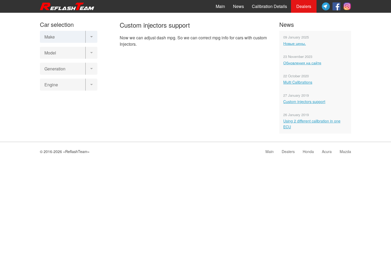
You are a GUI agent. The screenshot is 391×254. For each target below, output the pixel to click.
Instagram (347, 6)
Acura (327, 151)
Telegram (326, 6)
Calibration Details (269, 6)
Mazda (345, 151)
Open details (68, 98)
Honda (308, 151)
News (238, 6)
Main (220, 6)
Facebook (336, 6)
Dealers (303, 6)
